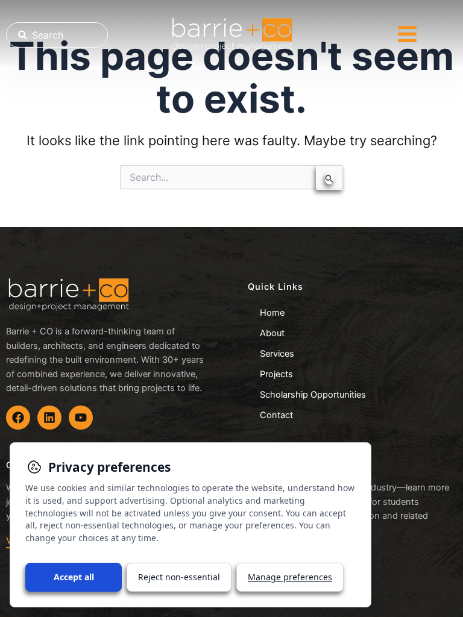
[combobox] (57, 35)
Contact (276, 415)
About (272, 333)
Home (272, 312)
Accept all (74, 577)
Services (277, 353)
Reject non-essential (179, 577)
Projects (276, 374)
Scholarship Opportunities (313, 394)
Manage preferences (290, 577)
